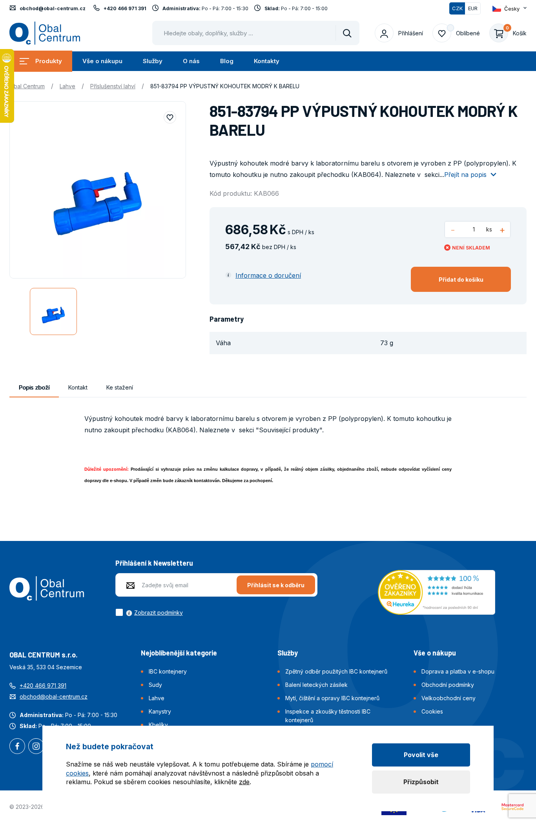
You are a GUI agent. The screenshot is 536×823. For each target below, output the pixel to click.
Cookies (432, 711)
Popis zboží (34, 387)
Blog (226, 61)
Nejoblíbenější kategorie (179, 652)
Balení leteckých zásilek (316, 684)
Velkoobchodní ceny (448, 698)
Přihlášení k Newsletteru (154, 563)
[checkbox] (149, 612)
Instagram (36, 747)
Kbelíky (158, 724)
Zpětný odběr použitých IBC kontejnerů (336, 671)
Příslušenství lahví (112, 86)
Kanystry (160, 711)
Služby (152, 61)
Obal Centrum (27, 86)
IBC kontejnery (168, 671)
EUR (473, 8)
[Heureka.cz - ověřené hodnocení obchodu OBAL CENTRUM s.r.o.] (436, 591)
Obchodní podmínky (447, 684)
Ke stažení (119, 387)
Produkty (48, 61)
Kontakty (266, 61)
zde (244, 782)
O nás (191, 61)
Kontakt (78, 387)
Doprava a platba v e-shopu (457, 671)
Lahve (67, 86)
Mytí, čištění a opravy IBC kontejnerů (332, 698)
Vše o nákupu (102, 61)
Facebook (17, 747)
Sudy (155, 684)
